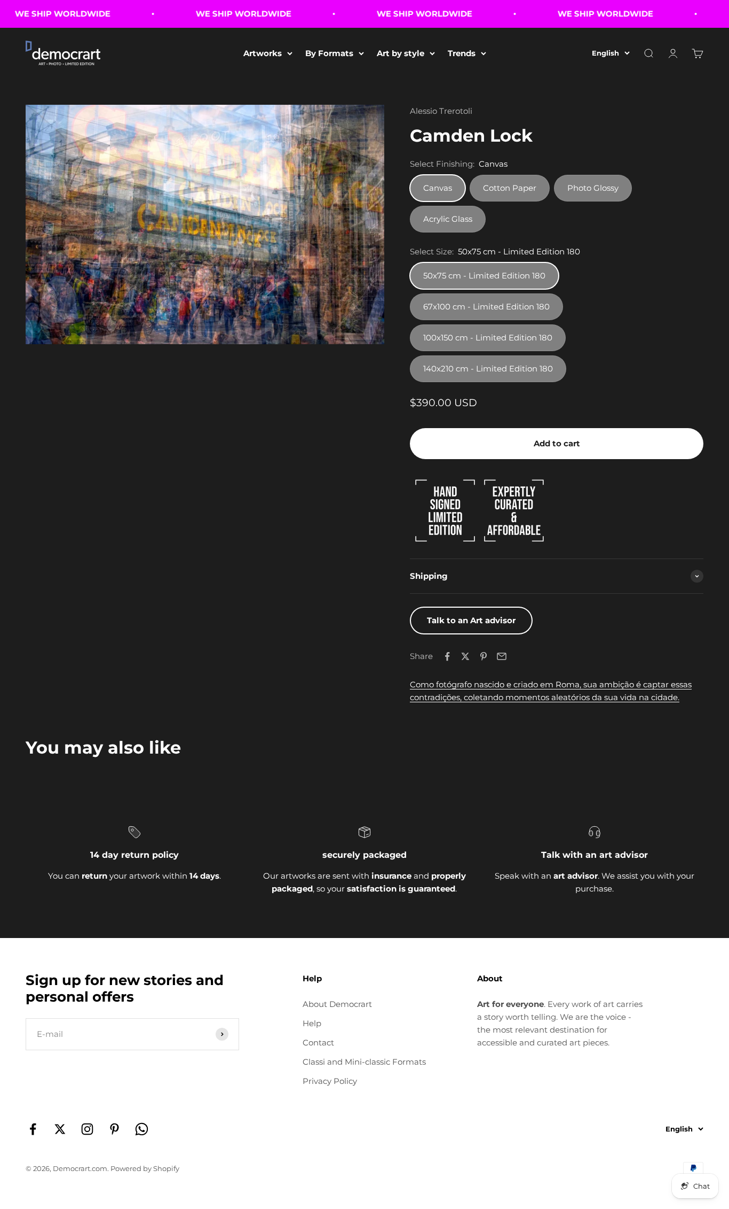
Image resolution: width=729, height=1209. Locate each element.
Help (312, 1023)
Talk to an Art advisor (471, 620)
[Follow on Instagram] (87, 1129)
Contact (318, 1042)
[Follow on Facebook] (33, 1129)
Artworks (262, 53)
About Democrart (337, 1004)
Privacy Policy (330, 1081)
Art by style (400, 53)
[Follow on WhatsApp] (141, 1129)
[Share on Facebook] (447, 656)
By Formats (329, 53)
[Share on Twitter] (465, 656)
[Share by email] (502, 656)
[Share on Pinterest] (483, 656)
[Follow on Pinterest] (114, 1129)
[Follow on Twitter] (60, 1129)
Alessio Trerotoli (441, 111)
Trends (462, 53)
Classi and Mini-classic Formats (364, 1062)
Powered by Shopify (144, 1168)
